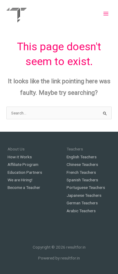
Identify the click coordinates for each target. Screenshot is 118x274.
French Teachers (81, 172)
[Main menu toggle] (106, 13)
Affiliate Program (23, 164)
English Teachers (82, 156)
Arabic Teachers (81, 210)
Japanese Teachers (84, 195)
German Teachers (82, 202)
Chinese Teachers (82, 164)
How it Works (20, 156)
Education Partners (25, 172)
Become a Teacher (24, 187)
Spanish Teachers (82, 179)
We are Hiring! (20, 179)
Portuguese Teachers (86, 187)
